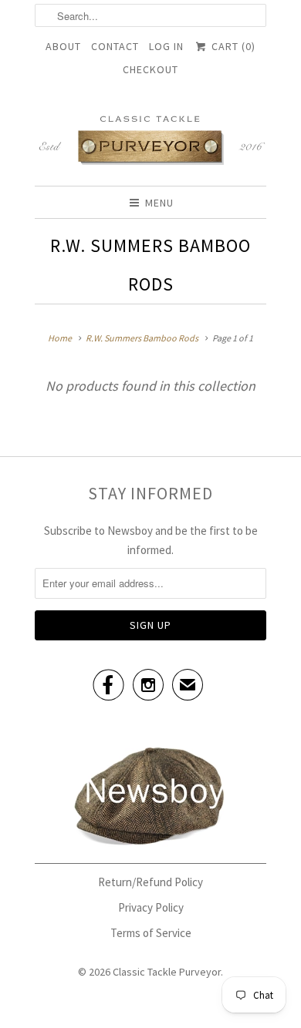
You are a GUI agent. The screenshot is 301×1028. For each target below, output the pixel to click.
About (63, 46)
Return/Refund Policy (150, 882)
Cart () (231, 46)
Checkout (150, 69)
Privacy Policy (151, 907)
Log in (166, 46)
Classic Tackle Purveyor (167, 972)
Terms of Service (150, 933)
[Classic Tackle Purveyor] (150, 139)
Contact (115, 46)
